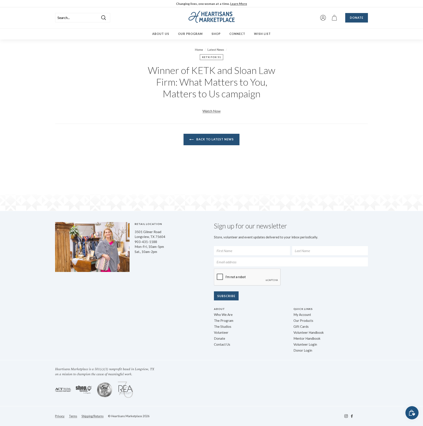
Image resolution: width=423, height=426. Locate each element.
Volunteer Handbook (308, 332)
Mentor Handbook (306, 338)
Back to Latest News (214, 139)
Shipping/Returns (93, 416)
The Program (223, 320)
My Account (302, 315)
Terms (73, 416)
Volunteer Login (305, 344)
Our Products (303, 320)
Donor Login (302, 350)
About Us (160, 34)
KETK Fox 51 (211, 57)
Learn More (238, 4)
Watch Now (211, 111)
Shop (216, 34)
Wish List (262, 34)
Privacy (60, 416)
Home (199, 49)
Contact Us (222, 344)
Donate (356, 17)
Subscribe (226, 296)
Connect (237, 34)
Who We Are (223, 315)
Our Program (190, 34)
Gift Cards (301, 326)
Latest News (216, 49)
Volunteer (221, 332)
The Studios (222, 326)
